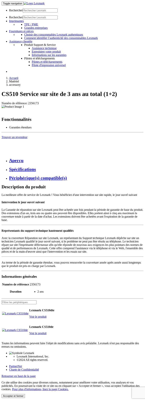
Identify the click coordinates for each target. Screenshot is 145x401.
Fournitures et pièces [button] (21, 31)
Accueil (13, 78)
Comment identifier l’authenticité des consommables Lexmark (61, 38)
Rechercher (16, 10)
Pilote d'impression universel (49, 65)
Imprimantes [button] (16, 21)
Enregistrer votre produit (46, 51)
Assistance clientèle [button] (20, 41)
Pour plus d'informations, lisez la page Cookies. (40, 389)
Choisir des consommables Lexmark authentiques (53, 34)
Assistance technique (44, 48)
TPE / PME (31, 24)
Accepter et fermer (13, 396)
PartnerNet (15, 366)
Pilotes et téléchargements (47, 61)
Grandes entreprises (36, 27)
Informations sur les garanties (49, 55)
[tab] (76, 160)
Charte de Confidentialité (24, 369)
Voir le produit (37, 316)
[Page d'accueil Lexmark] (34, 3)
